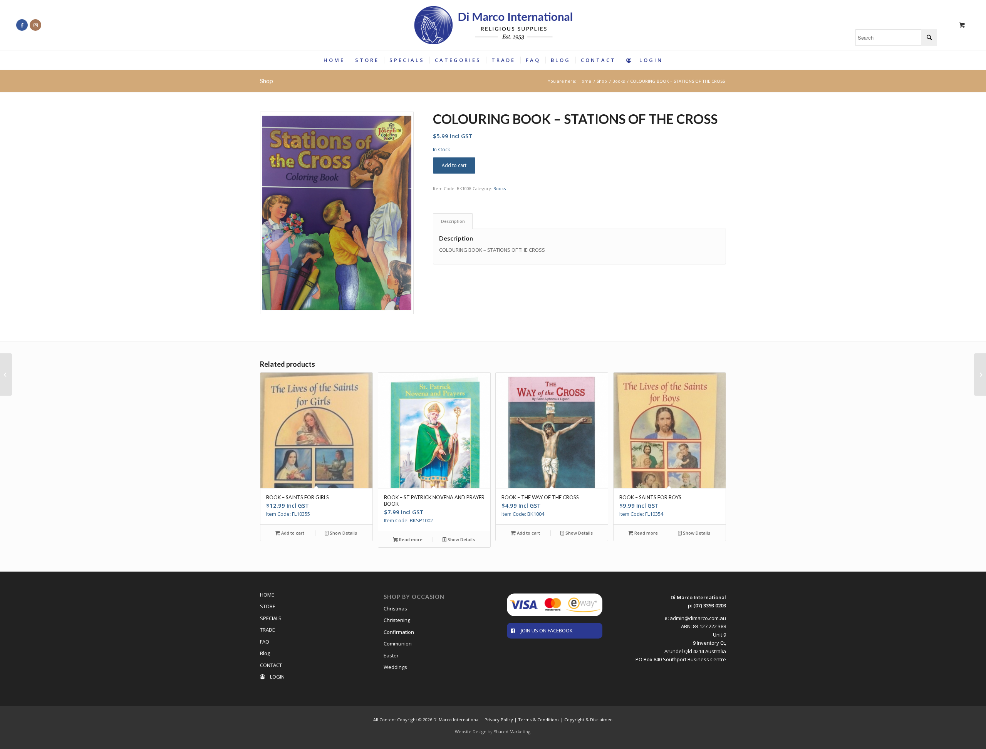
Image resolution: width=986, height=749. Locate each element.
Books (499, 188)
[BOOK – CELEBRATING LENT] (6, 374)
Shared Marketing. (513, 731)
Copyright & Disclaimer (588, 719)
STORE (267, 606)
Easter (391, 655)
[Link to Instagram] (35, 25)
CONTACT (271, 665)
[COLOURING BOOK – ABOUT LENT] (980, 374)
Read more (410, 539)
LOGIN (277, 676)
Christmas (395, 608)
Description (453, 221)
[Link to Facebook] (22, 25)
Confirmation (399, 632)
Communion (398, 643)
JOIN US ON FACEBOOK (547, 630)
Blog (265, 653)
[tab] (453, 221)
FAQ (264, 641)
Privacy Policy (499, 719)
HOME (267, 594)
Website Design (470, 731)
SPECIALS (271, 618)
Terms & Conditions (538, 719)
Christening (397, 620)
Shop (266, 80)
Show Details (343, 533)
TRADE (267, 629)
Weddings (395, 667)
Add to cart (454, 165)
